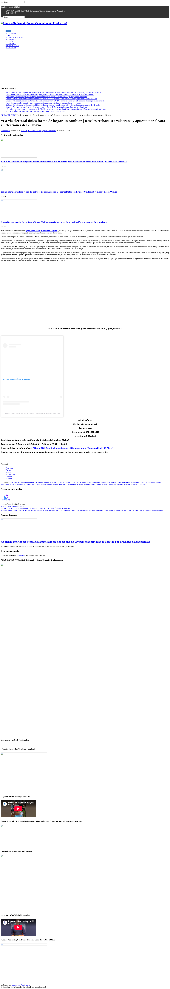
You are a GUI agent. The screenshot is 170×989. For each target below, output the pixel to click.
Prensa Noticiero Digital (92, 484)
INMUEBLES (11, 48)
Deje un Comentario (49, 131)
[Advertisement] (85, 68)
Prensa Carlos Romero (38, 484)
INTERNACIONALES (14, 37)
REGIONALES (11, 33)
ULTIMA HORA (34, 131)
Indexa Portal (76, 482)
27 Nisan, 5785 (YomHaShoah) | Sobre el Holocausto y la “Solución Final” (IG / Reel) (72, 448)
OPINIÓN (9, 42)
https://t (78, 436)
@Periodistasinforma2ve (28, 482)
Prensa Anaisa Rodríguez (21, 484)
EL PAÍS (9, 35)
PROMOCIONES (12, 46)
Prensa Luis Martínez (75, 484)
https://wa (75, 432)
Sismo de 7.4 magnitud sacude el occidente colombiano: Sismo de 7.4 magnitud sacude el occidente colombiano (46, 107)
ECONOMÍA (11, 44)
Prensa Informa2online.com (57, 484)
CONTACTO (11, 13)
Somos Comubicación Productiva (136, 484)
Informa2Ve (5, 131)
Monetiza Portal (131, 482)
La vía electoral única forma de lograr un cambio (107, 482)
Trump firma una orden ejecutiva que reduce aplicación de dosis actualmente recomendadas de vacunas (43, 103)
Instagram (85, 482)
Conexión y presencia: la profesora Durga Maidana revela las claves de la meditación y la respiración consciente (46, 97)
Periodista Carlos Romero (146, 482)
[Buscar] (2, 2)
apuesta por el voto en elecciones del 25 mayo (54, 482)
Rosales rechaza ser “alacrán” (112, 484)
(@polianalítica (13, 482)
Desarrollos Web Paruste (21, 985)
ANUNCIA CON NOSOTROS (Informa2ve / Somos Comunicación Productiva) (35, 11)
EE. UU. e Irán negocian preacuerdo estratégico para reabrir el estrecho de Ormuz (35, 111)
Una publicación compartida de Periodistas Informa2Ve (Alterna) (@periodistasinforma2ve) (36, 413)
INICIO (8, 31)
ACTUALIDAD (12, 39)
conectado (21, 555)
